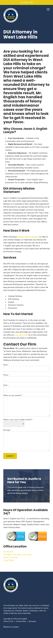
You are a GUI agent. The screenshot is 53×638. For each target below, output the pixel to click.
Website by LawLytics (11, 627)
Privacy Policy (21, 621)
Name (6, 365)
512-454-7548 (26, 2)
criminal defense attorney (28, 236)
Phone (6, 375)
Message (7, 430)
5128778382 (8, 560)
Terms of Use (8, 621)
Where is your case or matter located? (18, 419)
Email (5, 385)
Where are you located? (12, 395)
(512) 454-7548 (21, 335)
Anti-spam (32, 621)
